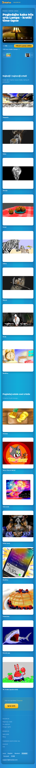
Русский (6, 756)
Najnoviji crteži (7, 721)
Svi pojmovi (6, 724)
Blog (4, 737)
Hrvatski (24, 753)
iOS (4, 746)
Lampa (16, 11)
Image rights (7, 727)
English (10, 753)
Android (5, 744)
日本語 (13, 756)
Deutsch (17, 753)
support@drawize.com (10, 760)
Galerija (11, 11)
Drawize (5, 11)
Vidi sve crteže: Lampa (10, 49)
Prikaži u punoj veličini (23, 46)
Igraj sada (11, 706)
